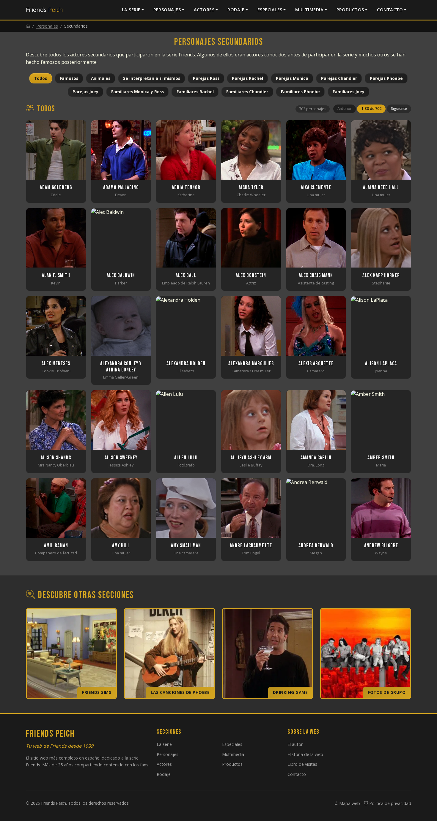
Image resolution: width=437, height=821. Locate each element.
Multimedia (309, 9)
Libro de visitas (302, 764)
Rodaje (235, 9)
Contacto (390, 9)
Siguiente (399, 108)
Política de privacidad (389, 803)
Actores (204, 9)
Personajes (167, 9)
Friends (44, 10)
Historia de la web (305, 754)
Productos (350, 9)
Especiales (269, 9)
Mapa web (349, 803)
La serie (131, 9)
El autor (295, 744)
